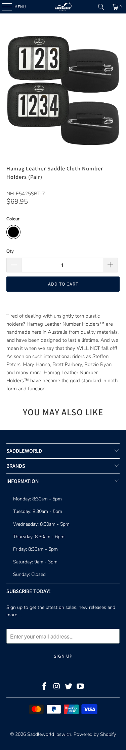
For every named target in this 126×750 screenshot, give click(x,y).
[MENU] (3, 6)
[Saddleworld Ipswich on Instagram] (57, 687)
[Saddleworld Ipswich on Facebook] (45, 687)
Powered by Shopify (95, 734)
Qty (10, 251)
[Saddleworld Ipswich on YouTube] (81, 687)
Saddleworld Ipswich (49, 734)
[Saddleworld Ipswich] (63, 6)
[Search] (101, 6)
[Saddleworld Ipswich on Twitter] (69, 687)
